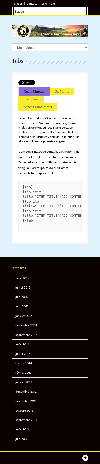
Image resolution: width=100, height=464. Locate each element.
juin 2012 (21, 439)
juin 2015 (21, 297)
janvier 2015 (23, 316)
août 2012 (22, 429)
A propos (17, 3)
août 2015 (22, 278)
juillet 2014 (23, 354)
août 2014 (22, 344)
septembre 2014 (26, 335)
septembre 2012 (26, 420)
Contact (32, 3)
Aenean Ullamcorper (38, 107)
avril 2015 (22, 306)
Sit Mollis (62, 92)
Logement (48, 3)
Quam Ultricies (34, 92)
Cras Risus (31, 99)
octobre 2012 (24, 410)
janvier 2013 (23, 382)
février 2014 (23, 363)
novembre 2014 (26, 325)
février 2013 (23, 372)
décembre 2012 (26, 391)
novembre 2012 (26, 401)
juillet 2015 (23, 287)
